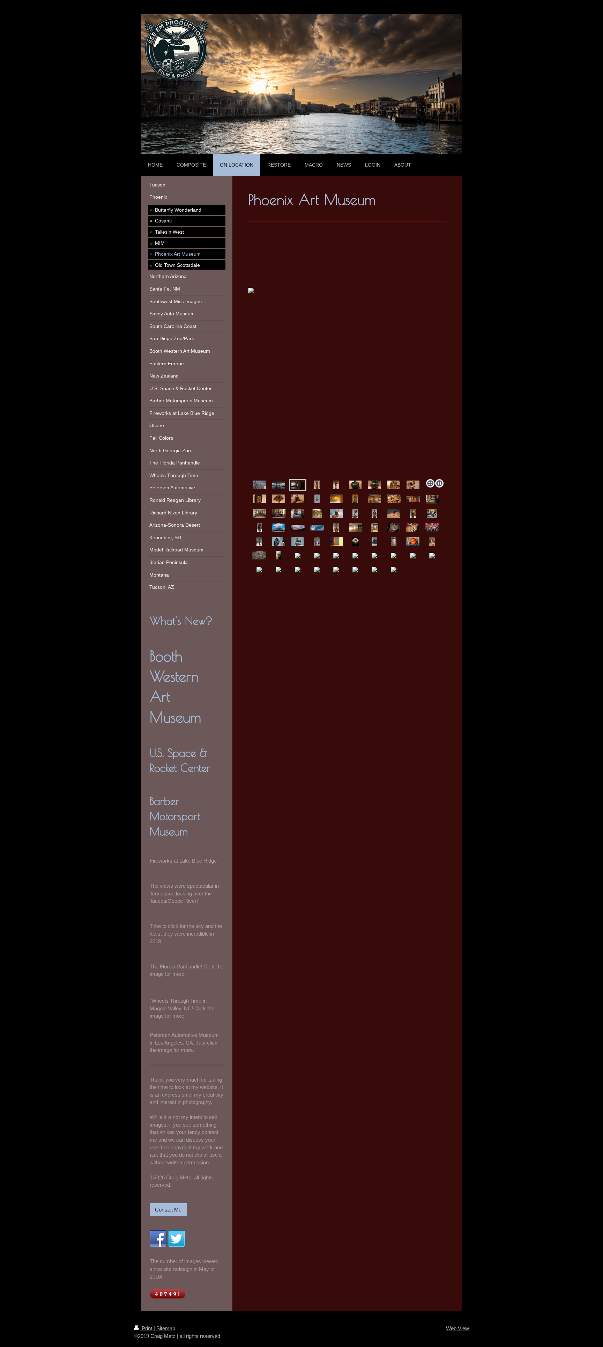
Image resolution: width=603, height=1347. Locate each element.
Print (147, 1328)
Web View (457, 1328)
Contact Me (168, 1210)
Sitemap (165, 1328)
